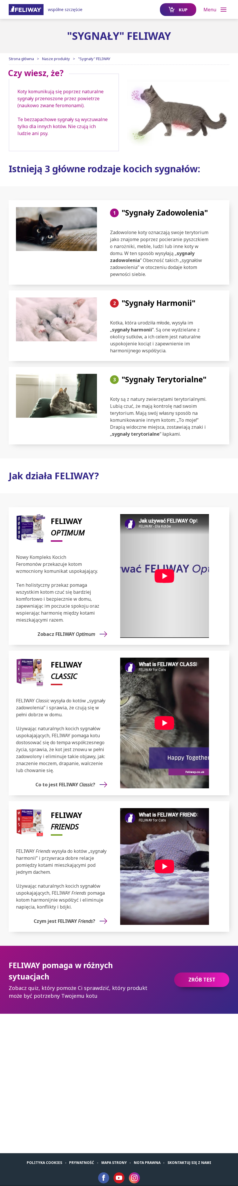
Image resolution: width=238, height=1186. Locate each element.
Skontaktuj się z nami (189, 1162)
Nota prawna (147, 1162)
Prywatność (81, 1162)
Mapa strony (114, 1162)
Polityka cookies (44, 1162)
